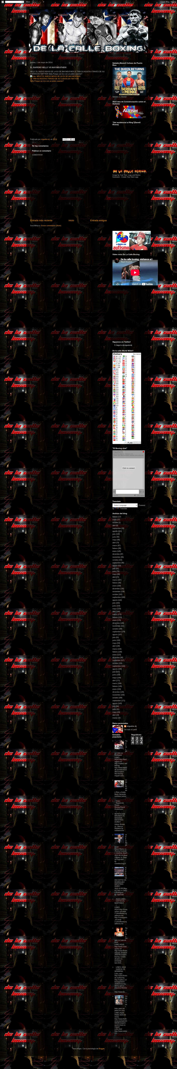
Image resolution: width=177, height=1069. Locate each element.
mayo (114, 540)
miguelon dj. (132, 726)
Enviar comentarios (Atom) (51, 226)
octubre (115, 522)
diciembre (116, 554)
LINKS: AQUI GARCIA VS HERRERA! (120, 969)
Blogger (101, 1049)
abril (114, 525)
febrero (115, 517)
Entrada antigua (98, 220)
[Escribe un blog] (66, 139)
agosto (115, 531)
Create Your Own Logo (129, 177)
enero (114, 520)
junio (114, 537)
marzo (114, 545)
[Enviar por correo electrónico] (63, 139)
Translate (123, 509)
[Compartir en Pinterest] (73, 139)
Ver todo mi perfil (130, 730)
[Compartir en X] (68, 139)
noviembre (116, 557)
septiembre (116, 528)
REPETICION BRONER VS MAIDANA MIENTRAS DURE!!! (120, 818)
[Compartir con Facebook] (71, 139)
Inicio (71, 220)
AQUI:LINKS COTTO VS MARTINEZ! (120, 901)
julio (113, 534)
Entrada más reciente (41, 220)
